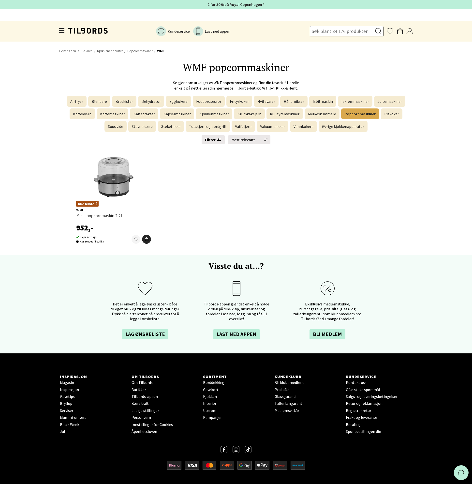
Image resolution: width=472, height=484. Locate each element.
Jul (62, 431)
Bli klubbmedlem (289, 382)
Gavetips (67, 396)
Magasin (67, 382)
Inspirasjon (69, 389)
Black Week (69, 424)
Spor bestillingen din (363, 431)
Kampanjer (212, 417)
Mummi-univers (73, 417)
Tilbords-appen (145, 396)
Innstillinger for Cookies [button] (152, 424)
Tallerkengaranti (289, 403)
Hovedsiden (67, 51)
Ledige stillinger (145, 410)
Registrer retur (358, 410)
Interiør (209, 403)
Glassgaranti (285, 396)
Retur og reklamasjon (364, 403)
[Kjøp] (146, 239)
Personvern (141, 417)
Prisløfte (282, 389)
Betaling (353, 424)
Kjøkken (86, 51)
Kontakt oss (356, 382)
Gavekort (211, 389)
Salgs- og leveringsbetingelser (372, 396)
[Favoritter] (136, 239)
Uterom (209, 410)
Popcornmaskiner (139, 51)
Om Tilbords (142, 382)
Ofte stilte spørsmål (363, 389)
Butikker (139, 389)
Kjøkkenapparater (110, 51)
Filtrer (210, 139)
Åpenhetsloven (144, 431)
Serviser (66, 410)
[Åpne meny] (62, 31)
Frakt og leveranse (361, 417)
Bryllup (66, 403)
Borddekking (213, 382)
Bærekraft (140, 403)
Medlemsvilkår (287, 410)
